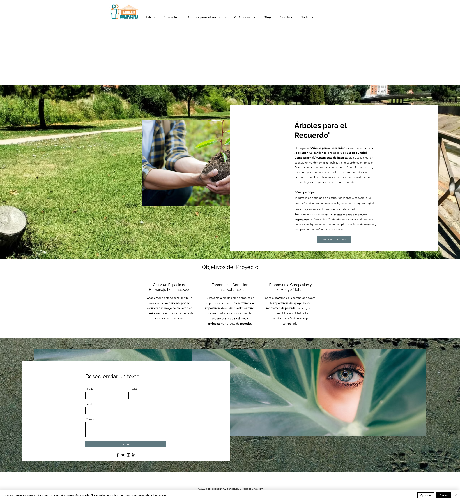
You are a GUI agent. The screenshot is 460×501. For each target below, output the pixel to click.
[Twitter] (123, 455)
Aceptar (444, 495)
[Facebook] (117, 455)
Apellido (133, 389)
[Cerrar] (456, 495)
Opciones (425, 495)
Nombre (90, 389)
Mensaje (90, 419)
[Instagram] (128, 455)
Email (89, 404)
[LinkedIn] (134, 455)
